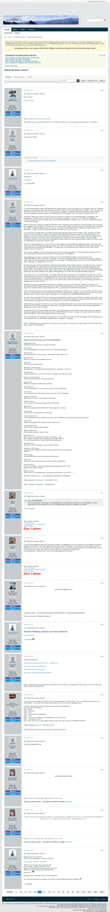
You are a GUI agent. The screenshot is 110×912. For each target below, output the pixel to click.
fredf (12, 139)
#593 (101, 583)
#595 (101, 656)
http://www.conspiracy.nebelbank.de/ (35, 666)
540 (83, 892)
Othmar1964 (12, 778)
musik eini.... (69, 801)
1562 (95, 892)
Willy (12, 591)
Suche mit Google (11, 66)
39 (35, 892)
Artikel (23, 29)
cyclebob (12, 210)
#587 (101, 130)
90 (72, 892)
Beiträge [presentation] (8, 77)
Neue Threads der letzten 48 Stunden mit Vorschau (22, 58)
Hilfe (89, 899)
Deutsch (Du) (10, 899)
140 (78, 892)
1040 (89, 892)
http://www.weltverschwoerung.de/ (34, 669)
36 (20, 892)
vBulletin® (97, 908)
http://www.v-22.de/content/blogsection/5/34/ (37, 672)
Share (14, 112)
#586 (101, 90)
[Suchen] (105, 20)
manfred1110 (12, 178)
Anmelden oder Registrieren (96, 1)
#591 (101, 493)
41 (44, 892)
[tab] (8, 77)
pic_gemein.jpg (28, 100)
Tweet (13, 115)
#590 (101, 333)
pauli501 (12, 99)
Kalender (17, 33)
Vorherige (10, 892)
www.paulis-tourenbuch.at (43, 119)
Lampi (12, 501)
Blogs (15, 29)
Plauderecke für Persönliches (34, 37)
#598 (101, 770)
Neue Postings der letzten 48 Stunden (18, 59)
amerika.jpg (27, 180)
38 (30, 892)
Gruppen (31, 29)
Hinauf (103, 899)
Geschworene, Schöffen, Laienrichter (35, 862)
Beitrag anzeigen (41, 500)
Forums (7, 30)
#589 (101, 202)
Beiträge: (11, 109)
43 (54, 892)
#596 (101, 695)
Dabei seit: (12, 106)
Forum (10, 37)
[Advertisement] (28, 8)
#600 (101, 850)
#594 (101, 625)
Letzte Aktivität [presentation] (19, 77)
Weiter (102, 892)
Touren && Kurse (29, 523)
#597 (101, 738)
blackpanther (12, 342)
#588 (101, 170)
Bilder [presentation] (29, 77)
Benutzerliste (8, 33)
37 (25, 892)
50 (68, 892)
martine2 (12, 746)
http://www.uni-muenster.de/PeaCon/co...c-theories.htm (41, 663)
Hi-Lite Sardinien (29, 526)
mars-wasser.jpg (29, 635)
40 (39, 892)
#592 (101, 538)
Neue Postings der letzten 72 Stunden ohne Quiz (21, 61)
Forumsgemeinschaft (19, 37)
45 (63, 892)
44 (58, 892)
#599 (101, 810)
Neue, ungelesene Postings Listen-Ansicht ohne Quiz (23, 62)
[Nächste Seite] (96, 80)
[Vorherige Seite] (95, 80)
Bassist (12, 703)
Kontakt (96, 899)
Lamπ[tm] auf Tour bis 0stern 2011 (34, 524)
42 (49, 892)
